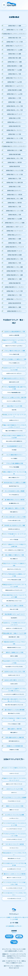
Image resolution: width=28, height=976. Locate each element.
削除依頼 (11, 926)
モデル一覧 (21, 917)
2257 (7, 926)
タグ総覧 (15, 919)
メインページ (3, 917)
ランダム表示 (14, 917)
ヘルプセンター (18, 926)
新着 (9, 917)
